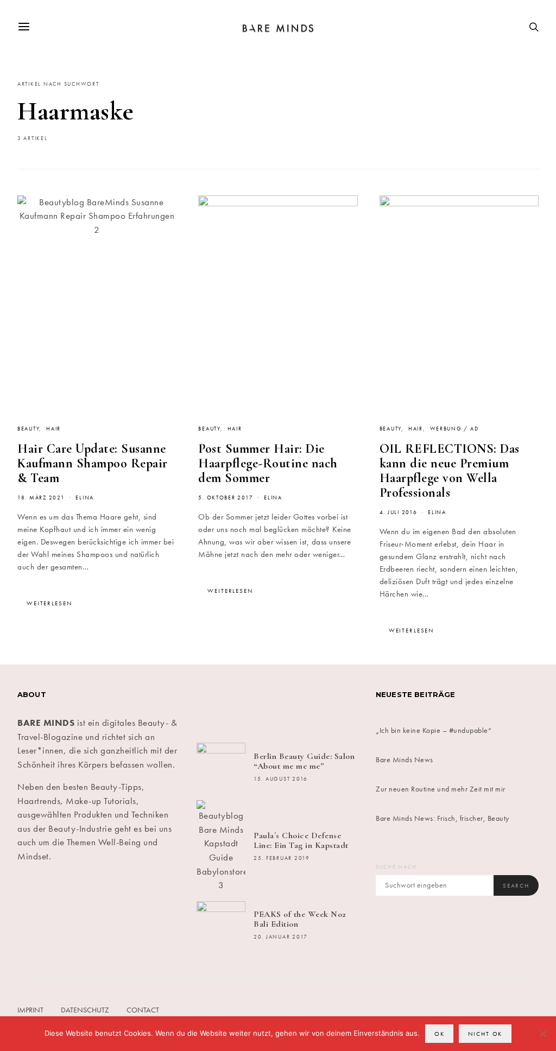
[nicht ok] (542, 1033)
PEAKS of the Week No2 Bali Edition (300, 919)
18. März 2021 (41, 498)
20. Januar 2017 (281, 937)
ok (439, 1033)
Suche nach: (397, 867)
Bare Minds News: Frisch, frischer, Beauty (442, 818)
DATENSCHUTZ (85, 1010)
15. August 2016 (281, 779)
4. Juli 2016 (399, 512)
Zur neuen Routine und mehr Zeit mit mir (441, 789)
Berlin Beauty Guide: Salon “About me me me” (304, 761)
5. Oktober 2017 (225, 498)
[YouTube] (319, 704)
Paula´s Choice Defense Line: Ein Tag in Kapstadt (301, 840)
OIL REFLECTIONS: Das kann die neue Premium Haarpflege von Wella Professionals (450, 471)
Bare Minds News (404, 759)
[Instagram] (264, 704)
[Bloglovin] (347, 704)
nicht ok (485, 1033)
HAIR (53, 429)
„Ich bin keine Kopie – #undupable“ (433, 730)
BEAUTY (28, 429)
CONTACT (143, 1010)
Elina (84, 498)
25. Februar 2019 (282, 858)
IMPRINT (30, 1010)
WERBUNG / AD (454, 429)
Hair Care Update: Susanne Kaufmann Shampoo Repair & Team (92, 463)
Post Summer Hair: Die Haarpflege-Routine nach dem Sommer (268, 463)
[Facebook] (209, 704)
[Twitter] (237, 704)
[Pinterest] (292, 704)
